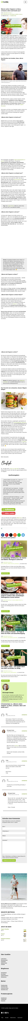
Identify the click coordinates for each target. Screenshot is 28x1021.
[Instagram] (4, 1013)
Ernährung (6, 14)
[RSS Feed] (8, 1013)
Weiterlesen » (5, 574)
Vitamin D (15, 303)
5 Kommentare (13, 15)
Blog (2, 14)
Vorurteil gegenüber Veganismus (20, 422)
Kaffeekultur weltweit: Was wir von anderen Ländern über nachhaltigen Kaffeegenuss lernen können (12, 595)
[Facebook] (2, 535)
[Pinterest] (6, 535)
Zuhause (17, 563)
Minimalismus (3, 976)
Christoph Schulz (7, 12)
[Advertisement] (14, 144)
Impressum (20, 1017)
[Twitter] (11, 535)
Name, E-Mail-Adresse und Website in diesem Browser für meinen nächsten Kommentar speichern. (13, 857)
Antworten (24, 714)
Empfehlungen (4, 997)
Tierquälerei (24, 441)
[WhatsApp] (19, 535)
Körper (17, 14)
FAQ (2, 1017)
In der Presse (3, 958)
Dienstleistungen (4, 960)
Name (3, 826)
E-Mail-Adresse (5, 831)
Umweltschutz (10, 563)
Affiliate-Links (19, 517)
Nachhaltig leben (4, 986)
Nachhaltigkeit (4, 972)
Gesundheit (12, 14)
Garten (5, 563)
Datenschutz (13, 1017)
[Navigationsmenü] (25, 2)
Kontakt (6, 1017)
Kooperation (3, 961)
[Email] (23, 535)
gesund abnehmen (17, 179)
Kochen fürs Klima (4, 988)
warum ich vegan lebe (14, 468)
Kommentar (5, 840)
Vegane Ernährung (4, 975)
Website (4, 835)
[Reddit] (15, 535)
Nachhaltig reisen (4, 989)
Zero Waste (13, 672)
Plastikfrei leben (4, 985)
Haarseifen (3, 1000)
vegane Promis (11, 205)
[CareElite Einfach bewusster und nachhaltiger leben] (5, 2)
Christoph (3, 964)
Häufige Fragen (4, 962)
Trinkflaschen (3, 999)
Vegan (20, 14)
